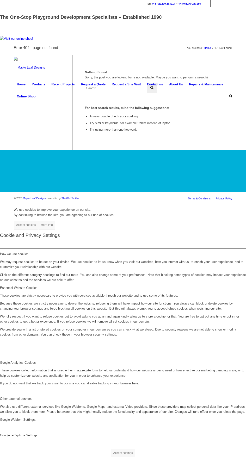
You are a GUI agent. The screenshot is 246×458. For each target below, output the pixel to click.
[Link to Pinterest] (228, 3)
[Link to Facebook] (206, 3)
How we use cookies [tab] (14, 254)
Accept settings (123, 453)
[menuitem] (21, 84)
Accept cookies (26, 225)
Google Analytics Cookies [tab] (18, 362)
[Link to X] (221, 3)
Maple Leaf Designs (34, 198)
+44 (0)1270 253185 (189, 3)
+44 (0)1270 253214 (163, 3)
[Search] (229, 96)
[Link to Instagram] (214, 3)
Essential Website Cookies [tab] (18, 288)
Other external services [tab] (16, 399)
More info (47, 225)
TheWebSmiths (70, 198)
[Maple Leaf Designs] (29, 67)
